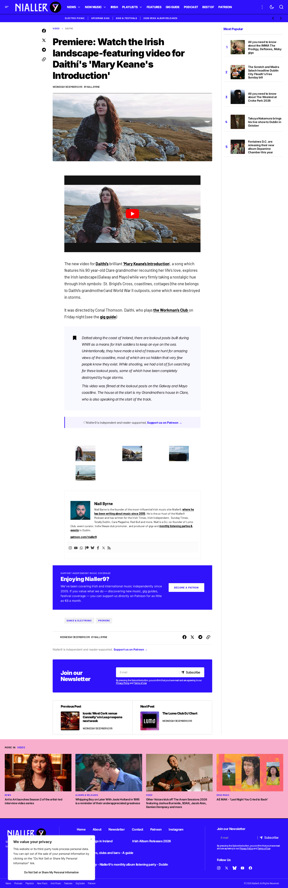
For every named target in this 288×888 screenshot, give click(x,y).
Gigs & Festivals (126, 18)
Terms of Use (140, 683)
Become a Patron (186, 587)
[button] (6, 7)
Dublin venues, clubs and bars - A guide (105, 853)
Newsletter (116, 829)
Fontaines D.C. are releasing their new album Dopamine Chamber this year (261, 147)
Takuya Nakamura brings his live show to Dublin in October (265, 122)
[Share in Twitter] (44, 40)
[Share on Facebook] (44, 31)
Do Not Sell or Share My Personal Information (51, 872)
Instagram (176, 829)
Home (81, 829)
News (8, 795)
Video (56, 28)
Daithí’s (102, 263)
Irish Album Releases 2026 (151, 841)
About (97, 829)
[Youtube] (76, 547)
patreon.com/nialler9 (83, 537)
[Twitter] (103, 547)
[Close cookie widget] (91, 839)
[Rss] (109, 547)
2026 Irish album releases (161, 18)
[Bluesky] (92, 547)
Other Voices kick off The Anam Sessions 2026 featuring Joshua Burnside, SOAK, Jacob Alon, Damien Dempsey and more (176, 803)
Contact (137, 829)
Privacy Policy (123, 683)
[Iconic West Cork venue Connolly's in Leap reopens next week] (92, 717)
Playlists (30, 883)
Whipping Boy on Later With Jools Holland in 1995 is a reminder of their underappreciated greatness (107, 801)
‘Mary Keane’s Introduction (146, 263)
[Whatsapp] (81, 547)
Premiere (104, 620)
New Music (42, 883)
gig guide (108, 316)
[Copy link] (44, 59)
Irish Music (223, 795)
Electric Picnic (75, 18)
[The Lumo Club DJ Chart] (172, 717)
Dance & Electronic (79, 620)
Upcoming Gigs (100, 18)
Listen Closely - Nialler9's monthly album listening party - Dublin (122, 864)
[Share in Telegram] (44, 50)
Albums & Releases (86, 795)
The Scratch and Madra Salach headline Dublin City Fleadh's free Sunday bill (263, 72)
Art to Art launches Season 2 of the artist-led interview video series (33, 801)
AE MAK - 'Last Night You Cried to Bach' (242, 799)
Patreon (156, 829)
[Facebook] (98, 547)
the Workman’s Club (171, 310)
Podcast (18, 883)
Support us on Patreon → (164, 422)
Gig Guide (80, 883)
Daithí (69, 28)
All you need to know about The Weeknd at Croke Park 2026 (262, 97)
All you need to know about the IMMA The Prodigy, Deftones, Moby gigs (265, 47)
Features (68, 883)
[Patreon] (87, 547)
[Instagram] (70, 547)
